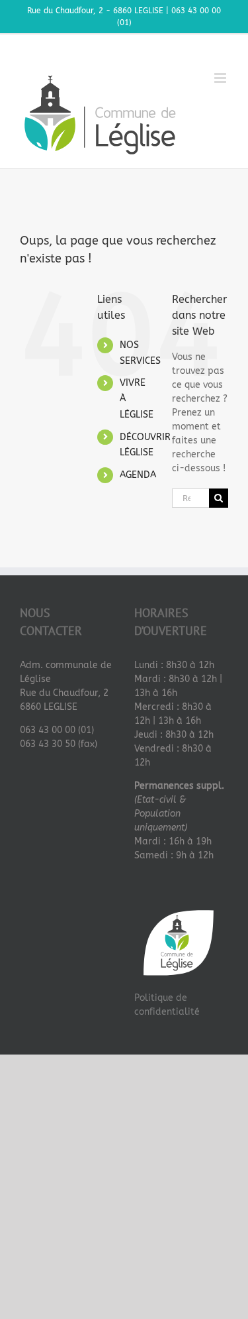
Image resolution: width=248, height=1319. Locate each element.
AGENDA (138, 475)
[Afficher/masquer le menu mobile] (221, 78)
